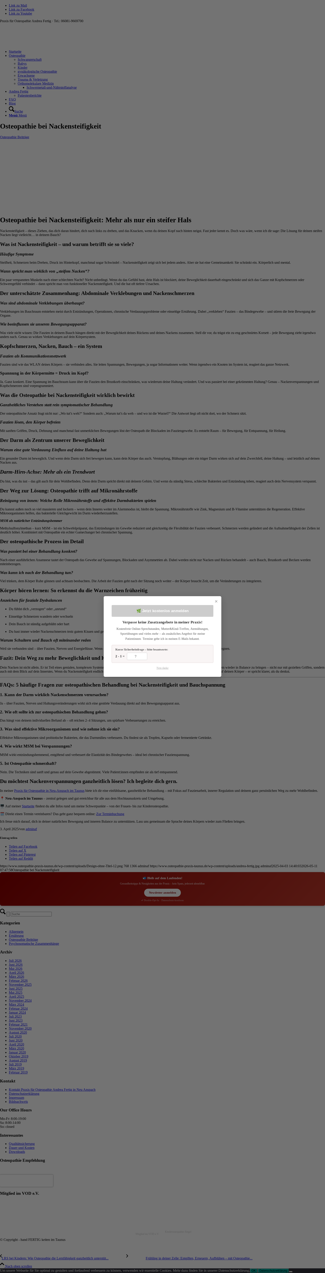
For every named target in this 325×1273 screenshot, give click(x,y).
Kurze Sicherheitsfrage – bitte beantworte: (141, 649)
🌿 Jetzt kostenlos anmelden (162, 611)
